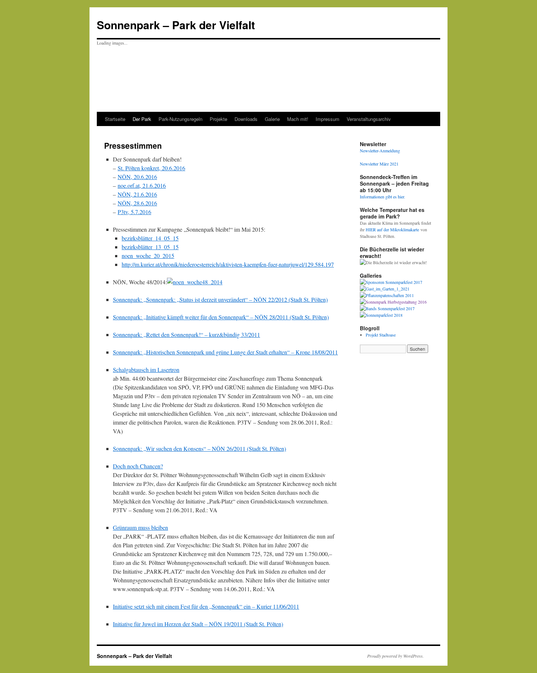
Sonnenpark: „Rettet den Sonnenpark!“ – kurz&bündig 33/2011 (186, 334)
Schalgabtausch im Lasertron (146, 369)
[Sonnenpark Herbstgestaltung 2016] (393, 302)
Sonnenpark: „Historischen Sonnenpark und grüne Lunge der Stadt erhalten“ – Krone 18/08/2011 (225, 352)
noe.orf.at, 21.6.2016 (142, 185)
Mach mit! (297, 118)
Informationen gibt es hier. (382, 196)
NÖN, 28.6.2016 (137, 203)
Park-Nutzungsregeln (180, 118)
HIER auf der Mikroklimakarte (393, 229)
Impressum (327, 118)
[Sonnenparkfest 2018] (381, 315)
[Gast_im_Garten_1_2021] (385, 289)
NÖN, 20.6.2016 (137, 176)
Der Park (142, 118)
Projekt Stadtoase (381, 335)
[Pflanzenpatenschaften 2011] (387, 295)
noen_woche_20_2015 (148, 255)
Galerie (272, 118)
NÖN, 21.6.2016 (137, 194)
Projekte (218, 118)
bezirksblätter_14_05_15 (150, 238)
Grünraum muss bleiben (140, 527)
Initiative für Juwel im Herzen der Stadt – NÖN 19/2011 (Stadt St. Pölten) (198, 624)
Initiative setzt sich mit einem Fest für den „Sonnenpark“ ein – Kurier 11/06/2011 (206, 606)
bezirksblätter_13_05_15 (150, 247)
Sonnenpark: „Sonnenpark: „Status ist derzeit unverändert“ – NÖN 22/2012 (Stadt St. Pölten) (220, 299)
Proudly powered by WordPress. (395, 656)
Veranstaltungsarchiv (369, 118)
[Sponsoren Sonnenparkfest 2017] (391, 282)
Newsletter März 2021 (379, 164)
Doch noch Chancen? (138, 466)
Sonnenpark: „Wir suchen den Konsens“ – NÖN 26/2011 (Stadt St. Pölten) (199, 448)
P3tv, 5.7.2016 (134, 212)
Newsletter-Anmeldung (380, 150)
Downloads (246, 118)
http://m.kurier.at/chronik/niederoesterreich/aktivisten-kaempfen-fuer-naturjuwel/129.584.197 (228, 264)
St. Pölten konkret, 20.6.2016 (151, 168)
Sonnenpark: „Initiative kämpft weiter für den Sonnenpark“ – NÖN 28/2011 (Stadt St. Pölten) (221, 317)
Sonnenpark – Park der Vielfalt (176, 25)
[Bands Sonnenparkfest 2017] (387, 308)
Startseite (115, 118)
